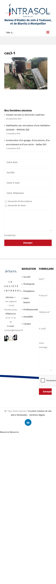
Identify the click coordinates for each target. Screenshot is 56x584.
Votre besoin (26, 300)
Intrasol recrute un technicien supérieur (25, 115)
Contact (27, 324)
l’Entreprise (28, 284)
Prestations (28, 291)
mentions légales (37, 415)
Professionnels (28, 309)
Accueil (26, 277)
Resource (4, 432)
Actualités (28, 316)
